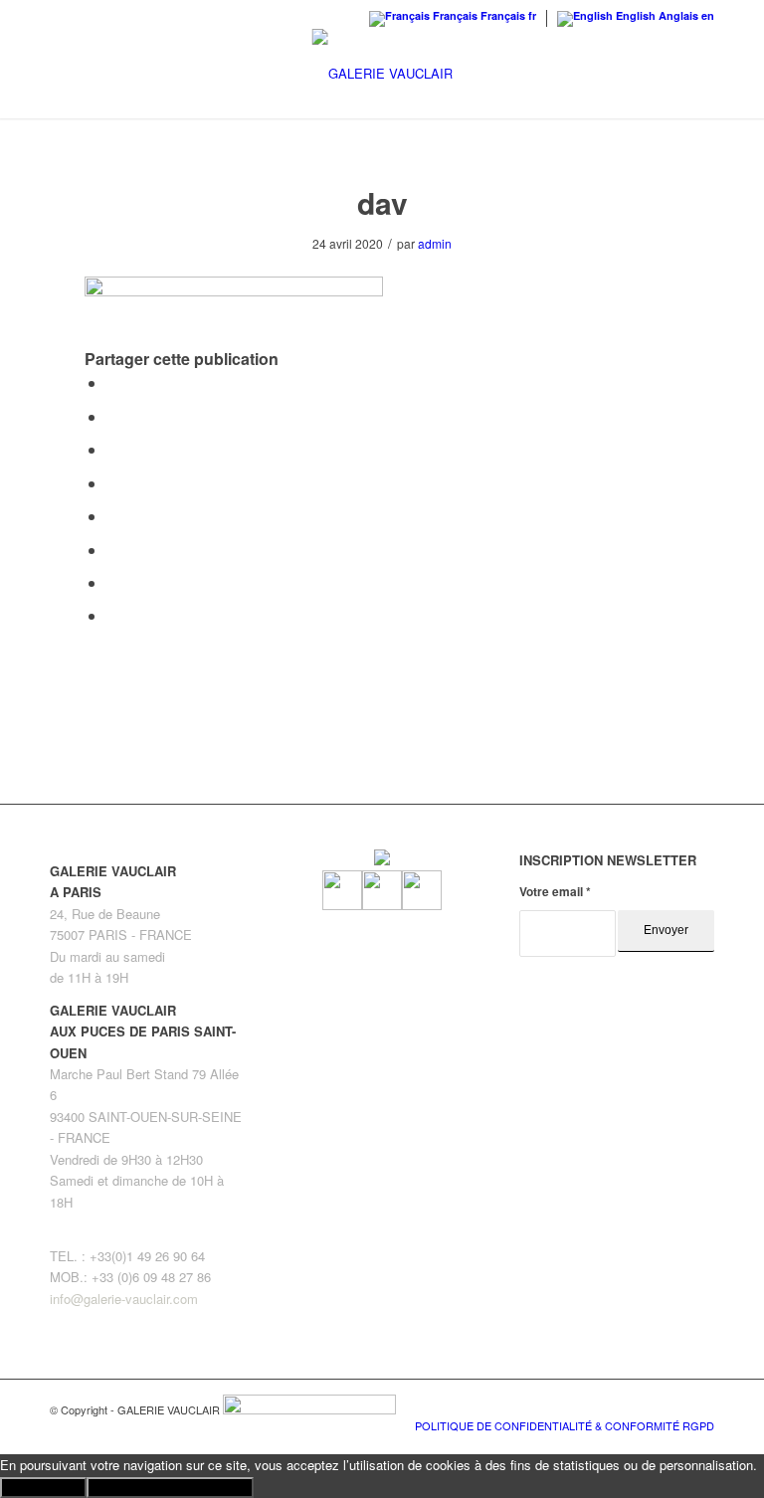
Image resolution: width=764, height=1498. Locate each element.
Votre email (555, 891)
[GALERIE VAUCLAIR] (382, 73)
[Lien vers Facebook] (640, 1404)
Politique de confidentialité (170, 1487)
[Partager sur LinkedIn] (112, 482)
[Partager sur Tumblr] (112, 515)
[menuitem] (559, 1425)
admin (435, 243)
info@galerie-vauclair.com (124, 1298)
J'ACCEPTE (43, 1487)
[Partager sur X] (112, 416)
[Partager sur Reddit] (112, 582)
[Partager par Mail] (112, 615)
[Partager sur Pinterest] (112, 449)
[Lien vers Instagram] (669, 1404)
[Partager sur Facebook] (112, 382)
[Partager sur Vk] (112, 549)
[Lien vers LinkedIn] (699, 1404)
